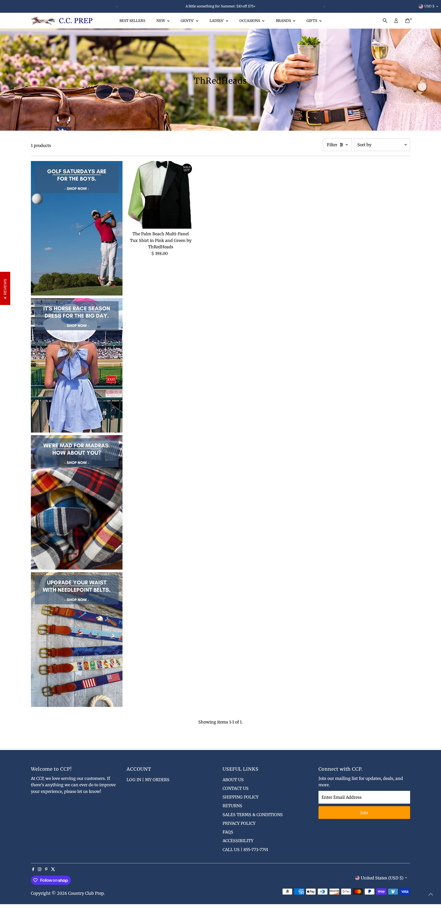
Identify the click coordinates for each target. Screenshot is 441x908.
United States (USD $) (382, 877)
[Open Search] (385, 20)
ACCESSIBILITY (238, 840)
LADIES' (217, 20)
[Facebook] (33, 869)
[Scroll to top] (431, 894)
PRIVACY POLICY (239, 823)
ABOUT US (233, 779)
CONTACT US (236, 788)
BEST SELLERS (132, 20)
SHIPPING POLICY (241, 797)
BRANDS (284, 20)
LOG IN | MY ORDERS (148, 779)
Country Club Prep (86, 893)
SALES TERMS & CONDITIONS (253, 814)
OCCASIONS (250, 20)
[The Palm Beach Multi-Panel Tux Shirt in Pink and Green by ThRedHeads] (160, 195)
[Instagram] (39, 869)
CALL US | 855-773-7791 (245, 849)
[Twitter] (53, 869)
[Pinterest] (46, 869)
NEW (161, 20)
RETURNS (232, 805)
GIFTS (312, 20)
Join (364, 812)
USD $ (429, 6)
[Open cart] (407, 20)
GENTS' (188, 20)
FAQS (228, 832)
